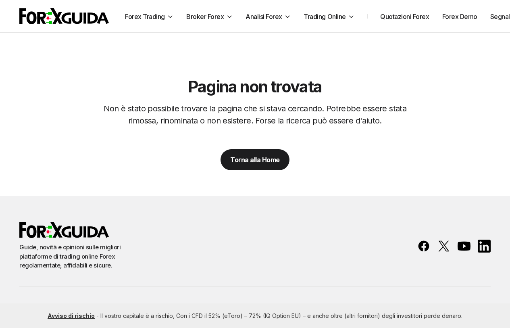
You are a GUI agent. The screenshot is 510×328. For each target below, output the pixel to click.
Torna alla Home (255, 160)
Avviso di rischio (71, 315)
